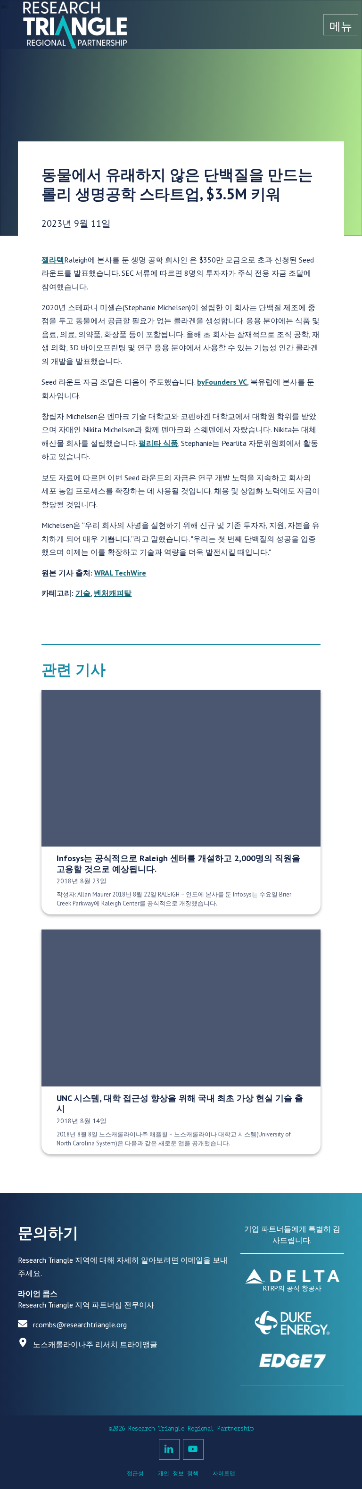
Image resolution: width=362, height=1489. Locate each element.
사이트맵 (224, 1473)
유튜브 (193, 1449)
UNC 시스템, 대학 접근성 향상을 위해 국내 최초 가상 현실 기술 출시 (180, 1103)
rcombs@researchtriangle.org (80, 1324)
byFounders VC (222, 382)
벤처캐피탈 (113, 593)
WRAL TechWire (120, 572)
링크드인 (169, 1449)
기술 (82, 593)
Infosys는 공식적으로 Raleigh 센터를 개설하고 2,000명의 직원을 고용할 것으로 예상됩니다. (178, 863)
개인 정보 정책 (178, 1473)
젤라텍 (52, 259)
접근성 (135, 1473)
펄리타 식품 (158, 443)
